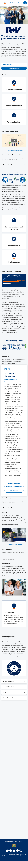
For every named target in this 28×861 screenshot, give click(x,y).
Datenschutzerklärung (10, 379)
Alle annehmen (14, 490)
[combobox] (14, 64)
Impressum (7, 382)
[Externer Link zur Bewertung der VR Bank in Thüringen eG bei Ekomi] (26, 855)
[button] (14, 165)
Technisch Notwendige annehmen (14, 486)
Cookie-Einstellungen (14, 483)
